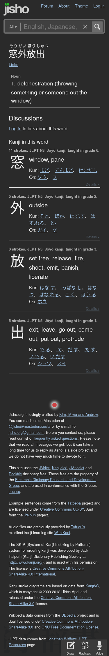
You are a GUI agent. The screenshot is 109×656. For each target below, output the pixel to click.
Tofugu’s (78, 526)
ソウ (42, 177)
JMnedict (76, 467)
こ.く (70, 294)
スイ (61, 363)
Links (13, 64)
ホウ (42, 301)
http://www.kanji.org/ (25, 562)
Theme (81, 6)
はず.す (77, 216)
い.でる (36, 356)
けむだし (88, 170)
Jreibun (30, 515)
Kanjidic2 (59, 467)
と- (53, 223)
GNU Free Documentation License (70, 627)
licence (14, 491)
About (63, 6)
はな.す (47, 287)
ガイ (42, 230)
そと (44, 216)
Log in (99, 6)
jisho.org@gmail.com (26, 432)
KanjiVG (92, 586)
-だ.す (89, 349)
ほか (59, 216)
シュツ (44, 363)
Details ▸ (92, 184)
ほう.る (88, 294)
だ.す (73, 349)
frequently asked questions (56, 438)
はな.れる (49, 294)
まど (44, 170)
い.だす (57, 356)
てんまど (64, 170)
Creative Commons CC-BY (62, 509)
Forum (47, 6)
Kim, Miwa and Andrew (78, 414)
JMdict (44, 467)
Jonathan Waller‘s (62, 639)
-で (59, 349)
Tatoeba (74, 503)
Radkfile (15, 473)
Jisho (16, 9)
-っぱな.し (71, 287)
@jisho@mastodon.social (30, 426)
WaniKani (62, 532)
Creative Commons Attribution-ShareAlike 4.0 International (46, 571)
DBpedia (68, 615)
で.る (45, 349)
